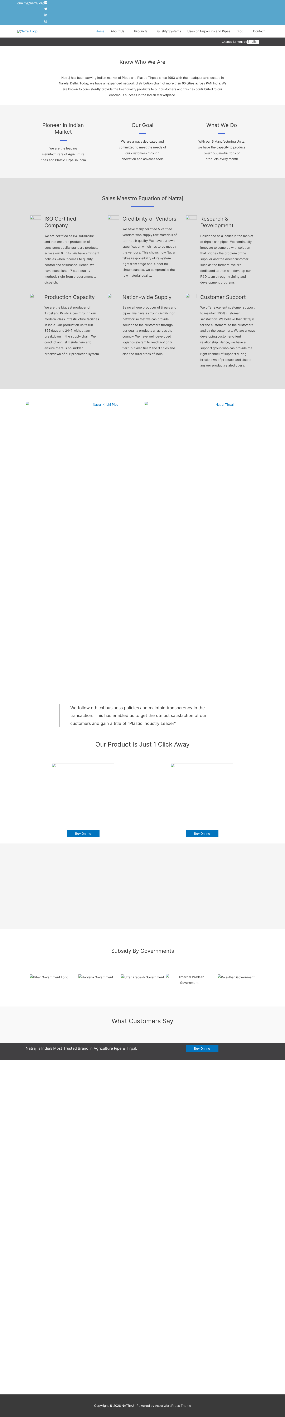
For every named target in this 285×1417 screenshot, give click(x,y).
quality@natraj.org (30, 3)
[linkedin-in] (46, 16)
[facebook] (46, 3)
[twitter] (46, 9)
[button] (30, 980)
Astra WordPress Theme (173, 1406)
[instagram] (45, 22)
